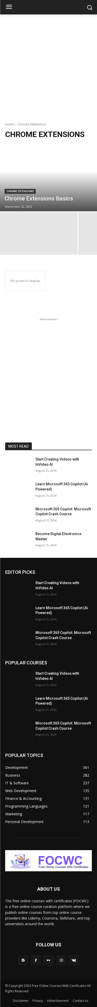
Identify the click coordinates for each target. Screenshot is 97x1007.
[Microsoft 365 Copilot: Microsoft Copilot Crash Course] (18, 516)
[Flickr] (48, 960)
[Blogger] (23, 960)
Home (9, 124)
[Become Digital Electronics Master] (18, 540)
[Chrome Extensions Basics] (48, 177)
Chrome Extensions (20, 191)
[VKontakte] (74, 960)
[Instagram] (61, 960)
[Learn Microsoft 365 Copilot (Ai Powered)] (18, 491)
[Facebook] (36, 960)
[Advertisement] (48, 65)
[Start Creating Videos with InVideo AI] (18, 466)
